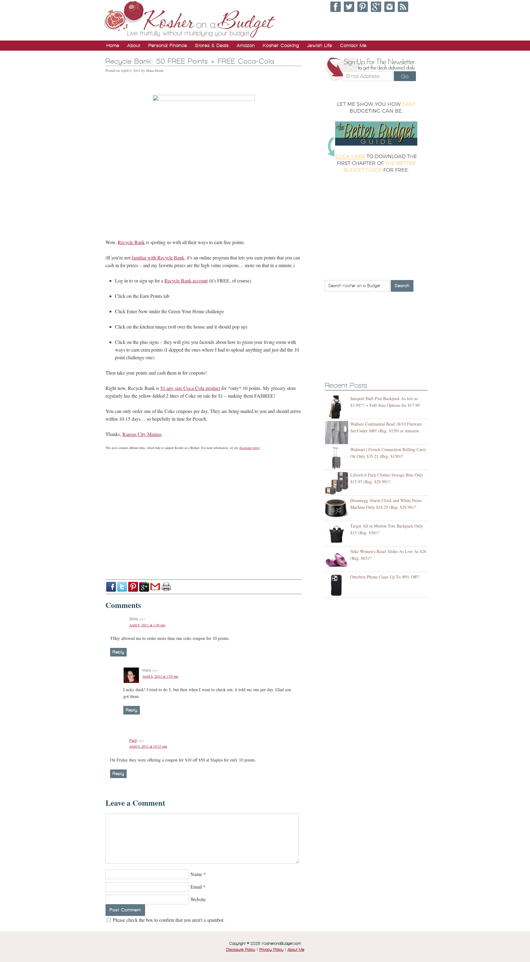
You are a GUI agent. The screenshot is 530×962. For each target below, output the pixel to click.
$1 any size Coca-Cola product (190, 388)
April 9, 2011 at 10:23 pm (148, 746)
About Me (295, 950)
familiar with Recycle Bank (158, 257)
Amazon (246, 45)
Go (405, 76)
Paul (133, 740)
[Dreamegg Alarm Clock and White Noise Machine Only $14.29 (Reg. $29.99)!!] (337, 509)
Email (196, 886)
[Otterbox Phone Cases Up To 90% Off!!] (337, 585)
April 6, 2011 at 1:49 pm (147, 624)
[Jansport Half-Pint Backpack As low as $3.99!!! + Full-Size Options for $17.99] (337, 407)
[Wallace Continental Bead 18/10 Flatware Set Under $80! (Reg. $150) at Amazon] (337, 432)
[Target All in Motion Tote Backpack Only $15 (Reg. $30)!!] (337, 534)
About (133, 45)
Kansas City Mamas (141, 434)
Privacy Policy (271, 950)
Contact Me (353, 45)
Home (112, 45)
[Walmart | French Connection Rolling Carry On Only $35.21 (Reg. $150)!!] (337, 458)
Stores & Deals (212, 45)
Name (196, 874)
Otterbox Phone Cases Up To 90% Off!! (385, 577)
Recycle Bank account (186, 280)
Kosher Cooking (281, 45)
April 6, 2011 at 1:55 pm (160, 676)
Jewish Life (319, 45)
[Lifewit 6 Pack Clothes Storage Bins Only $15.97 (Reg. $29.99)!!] (337, 483)
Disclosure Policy (240, 950)
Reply (118, 652)
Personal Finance (167, 45)
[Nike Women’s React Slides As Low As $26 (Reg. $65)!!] (337, 560)
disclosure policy (249, 448)
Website (198, 899)
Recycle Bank (131, 242)
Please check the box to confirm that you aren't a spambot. (168, 920)
